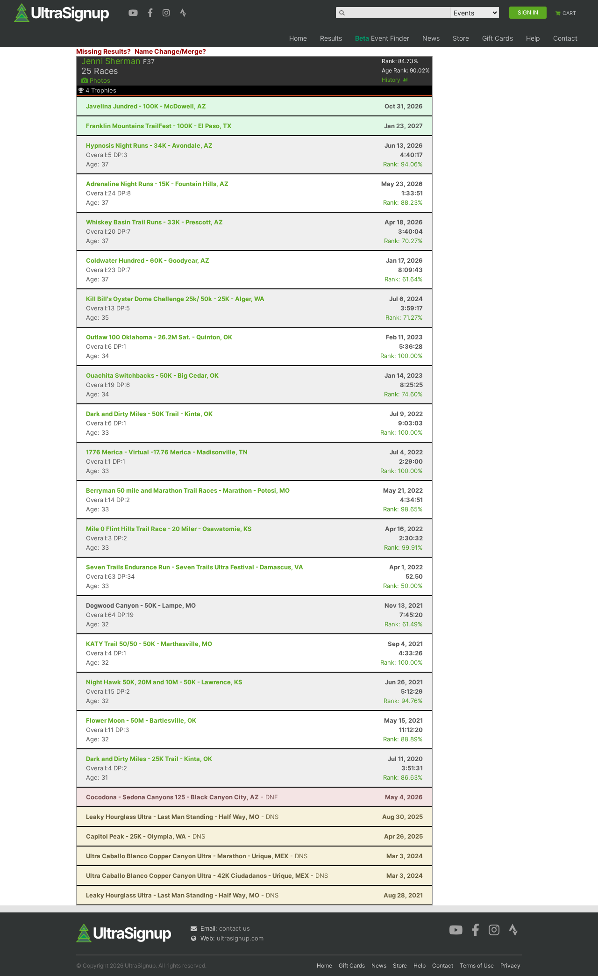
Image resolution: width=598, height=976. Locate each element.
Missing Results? (103, 51)
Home (298, 38)
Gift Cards (497, 38)
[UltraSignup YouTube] (134, 11)
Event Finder (382, 38)
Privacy (510, 965)
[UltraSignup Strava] (183, 11)
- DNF (182, 797)
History (392, 79)
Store (461, 38)
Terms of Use (477, 965)
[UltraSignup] (61, 12)
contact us (234, 928)
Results (331, 38)
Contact (565, 38)
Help (533, 38)
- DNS (182, 816)
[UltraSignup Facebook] (151, 11)
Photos (99, 80)
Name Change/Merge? (170, 51)
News (431, 38)
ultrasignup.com (240, 938)
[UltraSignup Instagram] (167, 11)
